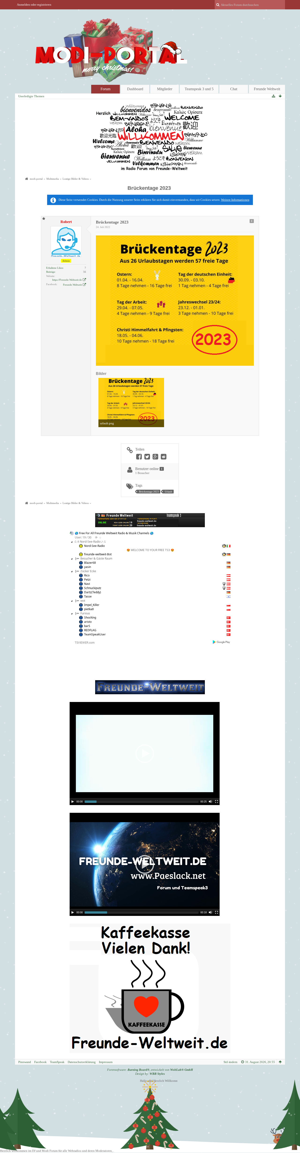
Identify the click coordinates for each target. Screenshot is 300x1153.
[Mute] (210, 801)
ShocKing (90, 617)
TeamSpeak (57, 1062)
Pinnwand (24, 1062)
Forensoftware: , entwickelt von (150, 1069)
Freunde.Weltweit (72, 284)
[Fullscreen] (216, 801)
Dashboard (135, 89)
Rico (87, 575)
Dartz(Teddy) (92, 592)
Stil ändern (230, 1062)
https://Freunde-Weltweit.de (67, 279)
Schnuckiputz (92, 588)
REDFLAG (90, 630)
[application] (145, 753)
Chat (233, 89)
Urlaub (168, 491)
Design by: (150, 1073)
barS (87, 626)
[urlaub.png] (131, 402)
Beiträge (50, 271)
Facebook (40, 1062)
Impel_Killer (91, 605)
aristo (88, 622)
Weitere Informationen (235, 199)
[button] (144, 753)
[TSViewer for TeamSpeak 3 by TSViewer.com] (83, 642)
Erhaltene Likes (54, 267)
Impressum (105, 1062)
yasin (87, 567)
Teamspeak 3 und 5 (199, 89)
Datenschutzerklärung (82, 1062)
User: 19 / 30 (83, 537)
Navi (87, 584)
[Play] (73, 801)
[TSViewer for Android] (221, 642)
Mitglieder (164, 89)
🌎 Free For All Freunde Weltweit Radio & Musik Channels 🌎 (114, 533)
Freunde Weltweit (267, 89)
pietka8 (89, 609)
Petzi (87, 580)
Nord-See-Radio (94, 546)
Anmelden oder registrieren (34, 4)
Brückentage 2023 (149, 188)
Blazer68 (90, 563)
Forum (105, 89)
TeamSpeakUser (95, 634)
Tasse (88, 596)
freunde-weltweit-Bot (98, 554)
